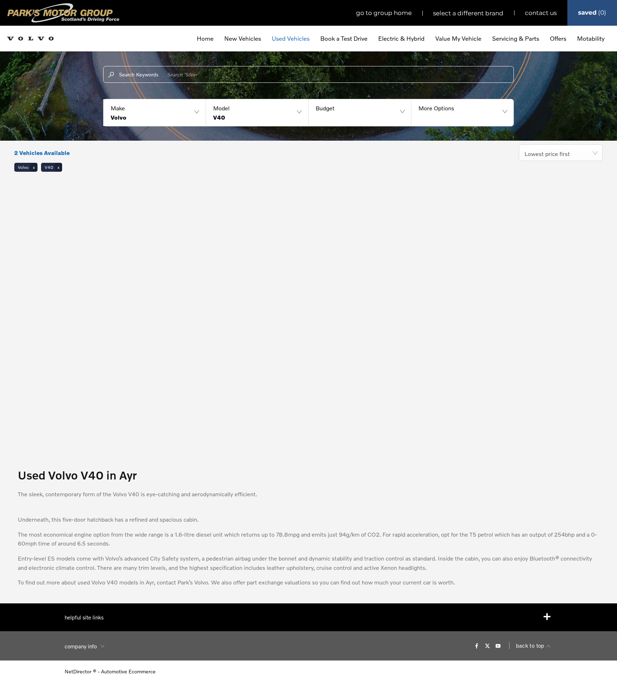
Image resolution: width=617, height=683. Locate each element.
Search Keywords (139, 74)
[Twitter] (487, 645)
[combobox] (561, 152)
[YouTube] (498, 645)
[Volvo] (30, 38)
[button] (154, 112)
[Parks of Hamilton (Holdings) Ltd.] (63, 12)
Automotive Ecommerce (128, 671)
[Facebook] (476, 645)
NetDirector (79, 671)
